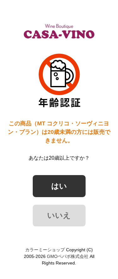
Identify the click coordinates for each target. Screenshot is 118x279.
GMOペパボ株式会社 (67, 256)
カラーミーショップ (45, 249)
